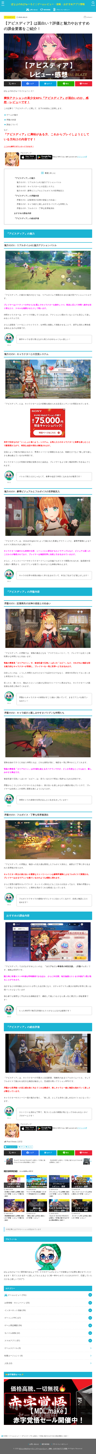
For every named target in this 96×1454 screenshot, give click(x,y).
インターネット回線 (15, 1310)
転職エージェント (13, 1356)
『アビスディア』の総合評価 (26, 218)
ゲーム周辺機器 (13, 1325)
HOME (5, 1436)
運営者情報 (47, 9)
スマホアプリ (12, 1341)
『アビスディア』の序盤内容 (26, 196)
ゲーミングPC (12, 1318)
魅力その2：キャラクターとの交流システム (35, 186)
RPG (22, 1147)
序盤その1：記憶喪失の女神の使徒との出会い (36, 200)
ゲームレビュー (10, 17)
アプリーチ (81, 157)
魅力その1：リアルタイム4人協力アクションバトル (39, 182)
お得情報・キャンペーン (17, 1303)
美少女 (30, 1147)
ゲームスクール (12, 1348)
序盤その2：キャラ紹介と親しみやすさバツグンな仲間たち (42, 204)
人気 (8, 1363)
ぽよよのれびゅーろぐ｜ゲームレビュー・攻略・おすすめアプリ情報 (48, 4)
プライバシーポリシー (63, 9)
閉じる (52, 173)
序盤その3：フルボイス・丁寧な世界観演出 (35, 208)
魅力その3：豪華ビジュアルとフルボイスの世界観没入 (40, 191)
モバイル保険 (12, 1333)
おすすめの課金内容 (22, 213)
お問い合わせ (34, 9)
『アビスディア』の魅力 (24, 178)
